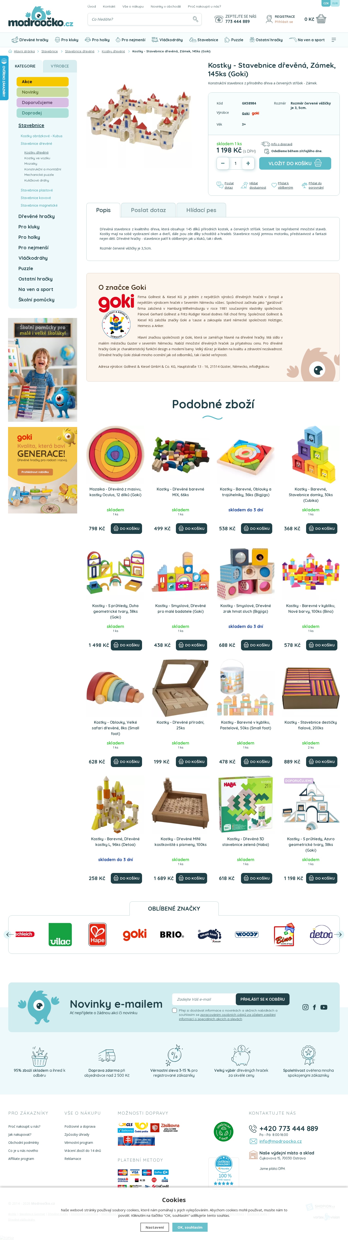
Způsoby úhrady (76, 1134)
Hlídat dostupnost (258, 185)
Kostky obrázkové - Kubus (41, 136)
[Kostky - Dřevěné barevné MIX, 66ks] (181, 455)
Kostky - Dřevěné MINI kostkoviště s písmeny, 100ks (181, 841)
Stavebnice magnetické (39, 205)
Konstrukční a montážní (42, 169)
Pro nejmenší (133, 39)
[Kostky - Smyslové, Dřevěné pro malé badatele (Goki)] (181, 571)
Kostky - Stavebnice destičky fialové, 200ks (311, 725)
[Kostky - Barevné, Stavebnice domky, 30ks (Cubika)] (311, 455)
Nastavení (155, 1227)
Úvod (92, 6)
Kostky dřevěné (36, 152)
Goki (246, 113)
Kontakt (109, 6)
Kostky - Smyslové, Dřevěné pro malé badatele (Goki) (180, 608)
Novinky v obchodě (166, 6)
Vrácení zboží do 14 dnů (82, 1150)
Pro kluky (69, 39)
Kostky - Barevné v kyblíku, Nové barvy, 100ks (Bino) (310, 608)
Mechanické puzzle (39, 175)
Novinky (30, 92)
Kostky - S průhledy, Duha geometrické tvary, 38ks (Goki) (115, 611)
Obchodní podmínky (23, 1142)
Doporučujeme (37, 102)
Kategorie (25, 66)
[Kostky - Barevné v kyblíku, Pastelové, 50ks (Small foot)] (246, 688)
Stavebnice (207, 39)
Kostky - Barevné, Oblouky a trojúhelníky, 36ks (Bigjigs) (245, 492)
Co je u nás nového (23, 1150)
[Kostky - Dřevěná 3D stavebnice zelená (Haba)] (246, 805)
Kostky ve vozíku (37, 158)
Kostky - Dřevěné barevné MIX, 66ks (180, 492)
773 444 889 (237, 21)
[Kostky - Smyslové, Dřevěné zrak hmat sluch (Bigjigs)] (246, 571)
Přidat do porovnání (316, 185)
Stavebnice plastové (37, 190)
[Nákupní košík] (321, 18)
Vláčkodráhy (171, 39)
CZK (326, 3)
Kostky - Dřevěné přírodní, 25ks (180, 725)
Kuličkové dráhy (36, 180)
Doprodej (32, 113)
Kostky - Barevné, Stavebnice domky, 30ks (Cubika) (311, 495)
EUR (335, 3)
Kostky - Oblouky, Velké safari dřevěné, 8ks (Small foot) (115, 728)
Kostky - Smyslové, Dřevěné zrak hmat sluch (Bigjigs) (245, 608)
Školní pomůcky (36, 300)
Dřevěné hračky (33, 39)
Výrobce (60, 66)
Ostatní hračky (269, 39)
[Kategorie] (334, 40)
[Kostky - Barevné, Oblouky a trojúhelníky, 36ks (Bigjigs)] (246, 455)
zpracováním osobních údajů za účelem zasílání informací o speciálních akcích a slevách (227, 1017)
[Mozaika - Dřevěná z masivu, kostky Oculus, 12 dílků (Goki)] (115, 455)
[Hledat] (195, 19)
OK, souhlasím (190, 1227)
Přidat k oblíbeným (285, 185)
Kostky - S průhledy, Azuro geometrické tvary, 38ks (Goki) (311, 844)
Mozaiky (30, 163)
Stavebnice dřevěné (36, 143)
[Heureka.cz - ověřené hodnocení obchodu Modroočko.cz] (223, 1174)
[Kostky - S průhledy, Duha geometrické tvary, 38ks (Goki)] (115, 571)
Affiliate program (21, 1158)
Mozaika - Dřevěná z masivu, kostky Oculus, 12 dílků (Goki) (115, 492)
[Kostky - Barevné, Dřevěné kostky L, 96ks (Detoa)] (115, 805)
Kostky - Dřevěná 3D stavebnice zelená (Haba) (245, 841)
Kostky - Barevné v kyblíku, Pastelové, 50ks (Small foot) (245, 725)
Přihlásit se (284, 22)
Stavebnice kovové (36, 198)
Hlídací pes (201, 209)
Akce (27, 81)
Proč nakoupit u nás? (204, 6)
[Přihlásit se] (269, 19)
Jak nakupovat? (19, 1134)
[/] (39, 1055)
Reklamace (72, 1158)
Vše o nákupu (133, 6)
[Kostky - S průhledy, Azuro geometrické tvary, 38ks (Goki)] (311, 805)
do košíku (290, 163)
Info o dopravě (281, 144)
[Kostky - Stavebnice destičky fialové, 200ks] (311, 688)
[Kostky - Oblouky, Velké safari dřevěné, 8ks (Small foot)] (115, 688)
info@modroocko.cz (280, 1141)
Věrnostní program (78, 1142)
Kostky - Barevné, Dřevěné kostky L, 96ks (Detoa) (115, 841)
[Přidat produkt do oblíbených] (138, 431)
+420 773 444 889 (288, 1128)
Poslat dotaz (229, 185)
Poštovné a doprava (79, 1126)
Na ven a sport (311, 39)
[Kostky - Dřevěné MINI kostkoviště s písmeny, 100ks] (181, 805)
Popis (103, 209)
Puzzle (237, 39)
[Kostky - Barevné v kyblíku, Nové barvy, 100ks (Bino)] (311, 571)
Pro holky (101, 39)
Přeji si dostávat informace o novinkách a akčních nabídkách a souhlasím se (228, 1014)
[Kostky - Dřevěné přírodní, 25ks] (181, 688)
